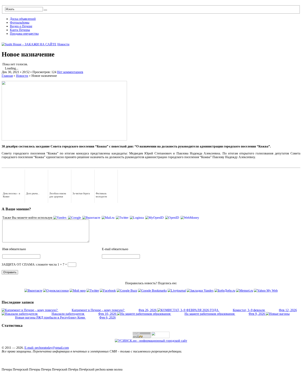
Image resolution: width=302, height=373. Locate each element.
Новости (63, 44)
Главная (7, 75)
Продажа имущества (24, 33)
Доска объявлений (23, 19)
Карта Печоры (20, 30)
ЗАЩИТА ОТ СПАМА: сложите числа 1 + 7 (33, 264)
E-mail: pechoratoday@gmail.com (46, 347)
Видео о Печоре (21, 26)
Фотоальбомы (19, 22)
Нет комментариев (70, 72)
